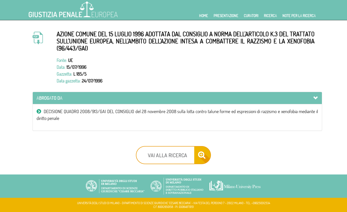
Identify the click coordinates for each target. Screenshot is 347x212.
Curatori (251, 15)
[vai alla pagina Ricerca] (173, 154)
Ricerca (270, 15)
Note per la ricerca (299, 15)
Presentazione (226, 15)
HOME (203, 15)
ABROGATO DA (49, 98)
